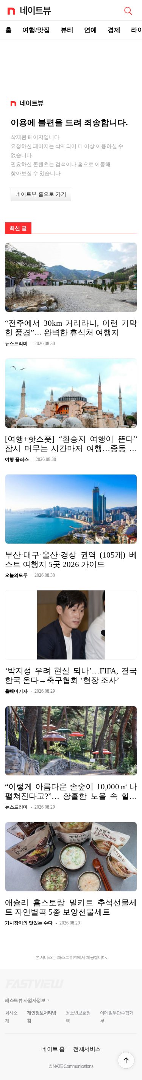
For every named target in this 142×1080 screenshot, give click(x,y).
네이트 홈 (53, 1049)
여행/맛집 (36, 30)
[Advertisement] (71, 66)
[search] (128, 10)
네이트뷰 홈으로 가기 (41, 194)
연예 (90, 30)
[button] (126, 1060)
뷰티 (67, 30)
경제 (114, 30)
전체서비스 (87, 1049)
